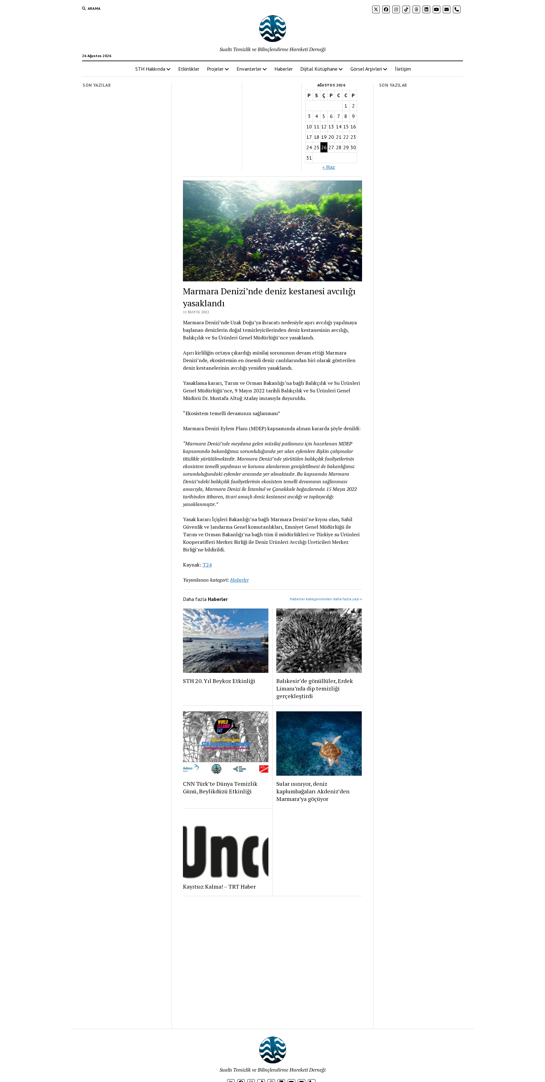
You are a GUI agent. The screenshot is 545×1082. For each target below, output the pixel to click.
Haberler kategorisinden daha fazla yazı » (326, 599)
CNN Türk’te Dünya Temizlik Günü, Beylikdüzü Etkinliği (220, 787)
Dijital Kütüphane (318, 69)
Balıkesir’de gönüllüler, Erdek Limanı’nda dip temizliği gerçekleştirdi (314, 688)
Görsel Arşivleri (366, 69)
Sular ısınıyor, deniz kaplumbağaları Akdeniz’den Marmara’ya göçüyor (312, 791)
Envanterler (249, 69)
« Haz (328, 166)
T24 (207, 564)
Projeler (215, 69)
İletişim (403, 69)
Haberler (283, 69)
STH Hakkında (150, 69)
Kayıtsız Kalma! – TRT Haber (219, 886)
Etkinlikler (188, 69)
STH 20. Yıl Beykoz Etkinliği (219, 681)
